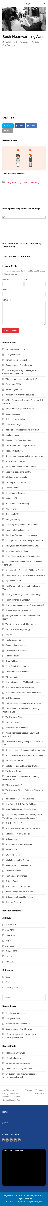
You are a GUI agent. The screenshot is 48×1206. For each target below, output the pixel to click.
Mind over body (12, 435)
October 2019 (11, 951)
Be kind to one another (15, 419)
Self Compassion (12, 698)
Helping (8, 635)
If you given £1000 (13, 384)
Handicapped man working (17, 503)
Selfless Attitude (12, 656)
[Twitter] (4, 1140)
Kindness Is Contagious (15, 645)
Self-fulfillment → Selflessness (18, 886)
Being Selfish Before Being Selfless (20, 809)
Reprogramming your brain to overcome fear (24, 456)
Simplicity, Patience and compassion (21, 535)
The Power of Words (14, 717)
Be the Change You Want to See (19, 892)
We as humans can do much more (20, 467)
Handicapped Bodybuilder (16, 493)
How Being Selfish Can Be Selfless (20, 804)
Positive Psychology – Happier (18, 610)
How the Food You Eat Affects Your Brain (23, 692)
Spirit (8, 982)
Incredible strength (13, 424)
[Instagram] (12, 1140)
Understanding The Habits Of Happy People (24, 570)
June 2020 (10, 935)
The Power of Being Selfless (17, 650)
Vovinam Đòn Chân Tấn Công (18, 440)
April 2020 (9, 946)
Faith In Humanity (13, 871)
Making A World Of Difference (18, 865)
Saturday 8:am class (14, 902)
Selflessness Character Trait (17, 834)
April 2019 (9, 962)
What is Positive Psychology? (18, 629)
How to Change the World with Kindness (22, 682)
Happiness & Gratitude (15, 349)
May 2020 (9, 940)
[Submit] (43, 997)
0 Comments (10, 45)
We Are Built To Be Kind (15, 760)
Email (27, 280)
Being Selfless (11, 661)
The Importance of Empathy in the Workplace (25, 575)
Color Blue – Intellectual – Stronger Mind (22, 556)
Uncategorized (12, 987)
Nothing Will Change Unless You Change (21, 208)
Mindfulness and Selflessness (18, 860)
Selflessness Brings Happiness (19, 897)
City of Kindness (12, 855)
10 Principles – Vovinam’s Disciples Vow (23, 703)
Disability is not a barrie (15, 482)
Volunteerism (11, 849)
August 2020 (10, 925)
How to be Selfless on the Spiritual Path (22, 828)
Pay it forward (11, 509)
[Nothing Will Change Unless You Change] (24, 193)
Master (26, 42)
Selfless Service (12, 881)
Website (5, 290)
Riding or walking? (13, 519)
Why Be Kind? (11, 677)
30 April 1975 (11, 498)
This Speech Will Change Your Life (20, 445)
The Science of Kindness (13, 174)
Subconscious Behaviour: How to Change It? (24, 755)
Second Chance (12, 488)
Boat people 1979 (13, 514)
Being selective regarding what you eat (22, 430)
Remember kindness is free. (17, 360)
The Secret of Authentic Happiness (20, 624)
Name (5, 280)
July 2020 (9, 930)
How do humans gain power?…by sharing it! (24, 605)
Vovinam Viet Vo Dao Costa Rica (19, 395)
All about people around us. (17, 477)
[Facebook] (8, 1140)
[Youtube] (20, 1140)
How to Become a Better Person (19, 687)
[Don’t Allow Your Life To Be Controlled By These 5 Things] (24, 228)
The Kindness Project (14, 640)
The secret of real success (17, 530)
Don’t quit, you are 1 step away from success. (25, 540)
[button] (8, 125)
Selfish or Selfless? (13, 823)
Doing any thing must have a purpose (21, 524)
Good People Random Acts (17, 666)
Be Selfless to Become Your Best (19, 799)
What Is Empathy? (13, 722)
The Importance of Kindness (17, 671)
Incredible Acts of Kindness (17, 728)
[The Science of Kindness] (24, 158)
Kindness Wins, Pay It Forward (18, 365)
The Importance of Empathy (17, 600)
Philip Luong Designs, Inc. (31, 1202)
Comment (7, 300)
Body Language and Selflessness (20, 844)
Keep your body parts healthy (18, 472)
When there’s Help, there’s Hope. (19, 408)
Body (37, 42)
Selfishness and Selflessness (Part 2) (21, 766)
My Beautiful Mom (13, 580)
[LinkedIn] (16, 1140)
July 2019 (9, 956)
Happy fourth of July (14, 451)
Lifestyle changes (13, 354)
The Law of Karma (13, 771)
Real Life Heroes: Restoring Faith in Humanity (25, 750)
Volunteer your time (13, 389)
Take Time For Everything (16, 551)
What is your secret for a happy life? (21, 379)
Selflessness (11, 839)
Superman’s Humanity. (15, 461)
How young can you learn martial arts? (22, 546)
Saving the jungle (12, 414)
